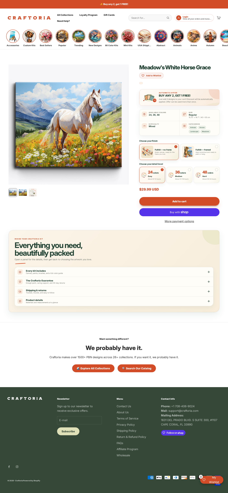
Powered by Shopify (31, 481)
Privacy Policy (126, 424)
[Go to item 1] (13, 192)
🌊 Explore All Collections (93, 368)
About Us (123, 412)
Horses (202, 127)
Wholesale (123, 455)
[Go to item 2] (22, 192)
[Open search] (168, 18)
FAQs (120, 443)
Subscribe (68, 431)
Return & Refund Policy (131, 437)
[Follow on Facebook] (9, 466)
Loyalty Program (88, 14)
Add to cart (179, 201)
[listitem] (13, 38)
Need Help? (63, 21)
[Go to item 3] (32, 192)
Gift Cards (109, 14)
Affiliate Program (127, 449)
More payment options (179, 221)
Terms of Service (127, 418)
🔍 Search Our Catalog (136, 368)
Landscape (194, 131)
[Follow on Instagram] (17, 466)
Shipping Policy (126, 430)
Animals (193, 127)
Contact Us (124, 406)
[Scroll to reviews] (141, 83)
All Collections (65, 14)
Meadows (205, 131)
